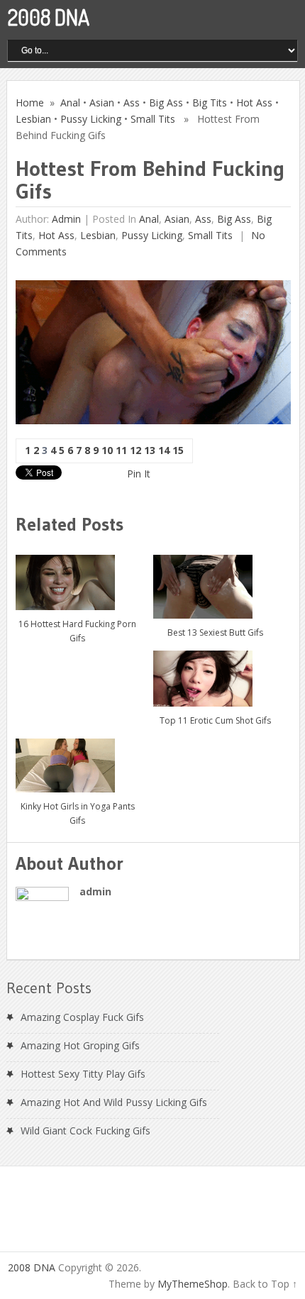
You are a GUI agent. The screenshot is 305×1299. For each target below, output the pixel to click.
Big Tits (209, 102)
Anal (70, 102)
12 (135, 450)
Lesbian (33, 119)
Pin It (138, 473)
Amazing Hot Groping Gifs (80, 1045)
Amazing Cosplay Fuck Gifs (82, 1017)
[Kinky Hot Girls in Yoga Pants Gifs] (78, 760)
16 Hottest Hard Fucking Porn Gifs (77, 631)
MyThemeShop (192, 1283)
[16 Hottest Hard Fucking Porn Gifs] (78, 577)
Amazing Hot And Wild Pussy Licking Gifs (114, 1102)
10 (107, 450)
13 (149, 450)
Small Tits (153, 119)
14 (164, 450)
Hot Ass (254, 102)
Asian (101, 102)
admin (66, 219)
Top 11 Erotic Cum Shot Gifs (215, 720)
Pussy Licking (90, 119)
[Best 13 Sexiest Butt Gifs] (215, 581)
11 (121, 450)
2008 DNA (48, 17)
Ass (131, 102)
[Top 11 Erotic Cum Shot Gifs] (215, 673)
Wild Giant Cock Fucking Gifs (85, 1130)
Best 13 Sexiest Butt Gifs (215, 632)
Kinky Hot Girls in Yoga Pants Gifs (78, 813)
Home (30, 102)
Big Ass (166, 102)
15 (178, 450)
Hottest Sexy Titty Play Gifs (83, 1073)
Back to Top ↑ (265, 1283)
